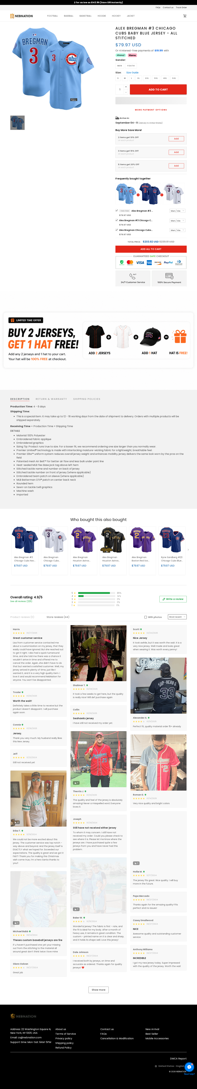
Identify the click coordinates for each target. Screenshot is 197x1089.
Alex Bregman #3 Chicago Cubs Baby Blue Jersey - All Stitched (142, 210)
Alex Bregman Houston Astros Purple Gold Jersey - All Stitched (83, 559)
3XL (156, 78)
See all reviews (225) (21, 601)
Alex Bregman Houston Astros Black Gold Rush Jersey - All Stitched (113, 559)
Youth (131, 65)
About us (60, 1029)
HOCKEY (116, 15)
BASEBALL (68, 15)
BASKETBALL (86, 15)
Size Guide (132, 72)
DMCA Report (178, 1058)
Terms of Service (65, 1034)
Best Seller (151, 1034)
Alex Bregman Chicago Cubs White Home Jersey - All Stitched (136, 230)
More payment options (151, 109)
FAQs (158, 7)
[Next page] (188, 550)
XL (138, 78)
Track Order (181, 7)
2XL (147, 78)
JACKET (131, 15)
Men (119, 65)
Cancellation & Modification (117, 1038)
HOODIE (102, 15)
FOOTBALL (52, 15)
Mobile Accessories (157, 1038)
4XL (165, 78)
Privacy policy (63, 1038)
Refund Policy (63, 1047)
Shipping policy (64, 1043)
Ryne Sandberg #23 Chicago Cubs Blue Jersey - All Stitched (172, 559)
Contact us (168, 7)
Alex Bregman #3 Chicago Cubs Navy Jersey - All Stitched (136, 220)
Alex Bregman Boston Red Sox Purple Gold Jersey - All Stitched (142, 559)
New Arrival (152, 1029)
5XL (174, 78)
